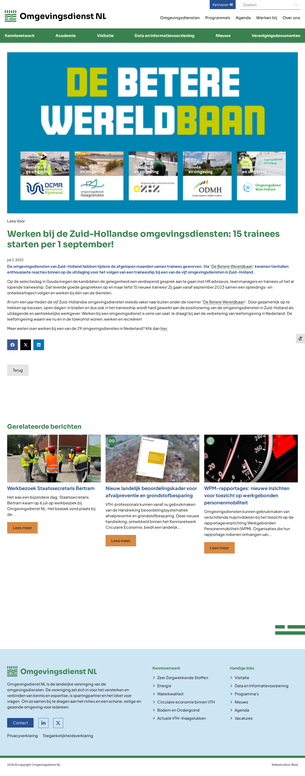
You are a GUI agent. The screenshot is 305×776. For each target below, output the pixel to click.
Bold (294, 764)
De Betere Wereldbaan (232, 266)
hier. (164, 328)
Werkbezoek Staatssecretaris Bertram (50, 488)
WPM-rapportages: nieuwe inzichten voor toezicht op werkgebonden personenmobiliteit (247, 495)
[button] (12, 344)
